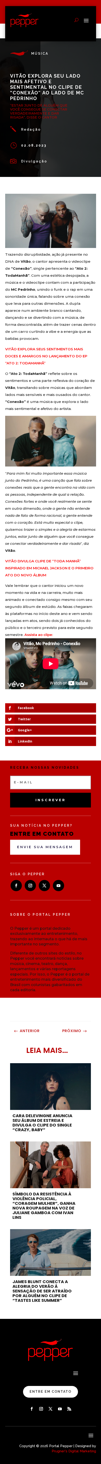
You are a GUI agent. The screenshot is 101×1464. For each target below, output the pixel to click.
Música (39, 53)
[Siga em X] (44, 885)
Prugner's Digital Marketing (74, 1451)
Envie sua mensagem (45, 847)
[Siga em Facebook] (16, 885)
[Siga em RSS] (69, 1409)
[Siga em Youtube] (58, 885)
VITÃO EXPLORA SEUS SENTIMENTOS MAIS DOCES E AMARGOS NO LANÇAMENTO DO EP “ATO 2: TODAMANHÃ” (46, 356)
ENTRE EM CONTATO (50, 1391)
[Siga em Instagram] (30, 885)
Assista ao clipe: (38, 634)
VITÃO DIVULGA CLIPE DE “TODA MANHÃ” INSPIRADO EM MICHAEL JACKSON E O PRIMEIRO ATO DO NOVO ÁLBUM (49, 568)
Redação (31, 129)
